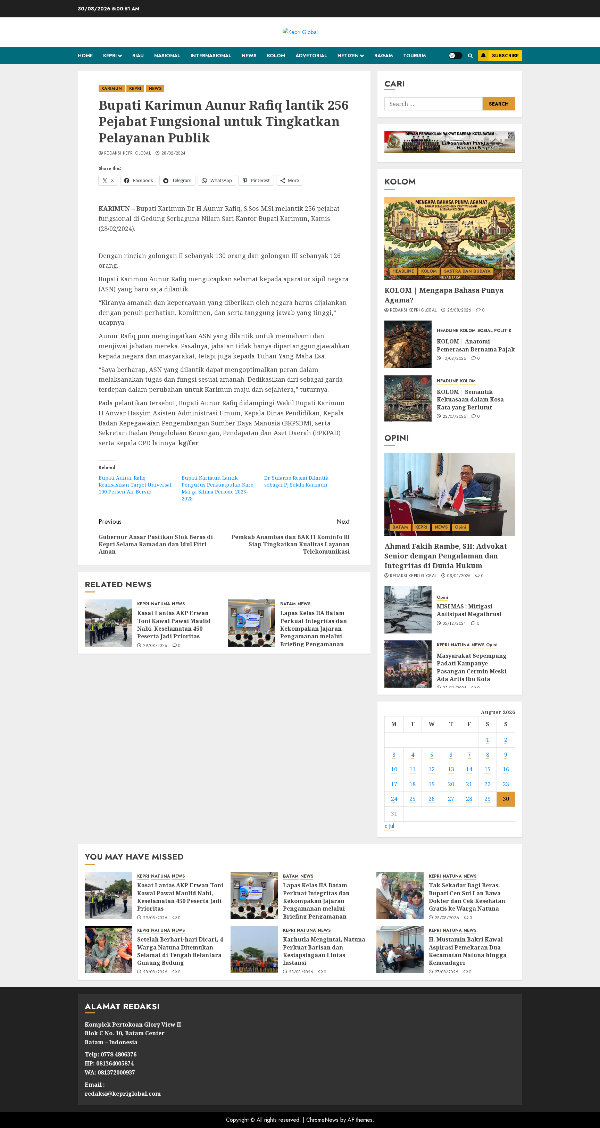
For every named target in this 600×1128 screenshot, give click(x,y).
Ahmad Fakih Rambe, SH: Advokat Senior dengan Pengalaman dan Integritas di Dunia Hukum (445, 555)
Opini (460, 527)
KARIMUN (111, 88)
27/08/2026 (447, 972)
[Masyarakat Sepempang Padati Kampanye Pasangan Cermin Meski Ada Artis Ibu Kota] (408, 664)
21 (469, 784)
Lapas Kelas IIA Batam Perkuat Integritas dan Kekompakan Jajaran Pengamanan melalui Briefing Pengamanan (313, 628)
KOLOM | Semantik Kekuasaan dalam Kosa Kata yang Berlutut (470, 399)
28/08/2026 (447, 918)
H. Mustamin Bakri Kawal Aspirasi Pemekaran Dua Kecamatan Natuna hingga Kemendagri (468, 951)
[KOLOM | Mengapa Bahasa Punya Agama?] (449, 238)
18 (412, 784)
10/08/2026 (455, 359)
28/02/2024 (173, 153)
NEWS (249, 55)
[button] (470, 56)
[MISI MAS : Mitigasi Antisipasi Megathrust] (408, 609)
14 (469, 769)
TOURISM (414, 55)
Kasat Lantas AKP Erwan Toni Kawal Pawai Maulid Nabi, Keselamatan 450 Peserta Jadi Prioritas (174, 624)
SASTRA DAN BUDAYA (467, 271)
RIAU (138, 55)
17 (394, 784)
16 (506, 769)
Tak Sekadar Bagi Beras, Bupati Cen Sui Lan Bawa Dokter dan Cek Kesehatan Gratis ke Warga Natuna (467, 896)
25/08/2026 (459, 310)
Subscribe (505, 55)
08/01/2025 (458, 576)
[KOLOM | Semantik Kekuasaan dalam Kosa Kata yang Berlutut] (408, 398)
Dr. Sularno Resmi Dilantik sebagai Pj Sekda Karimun (296, 481)
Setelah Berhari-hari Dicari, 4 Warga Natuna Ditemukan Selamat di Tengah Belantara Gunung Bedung (180, 951)
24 (394, 799)
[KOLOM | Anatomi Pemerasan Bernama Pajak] (408, 344)
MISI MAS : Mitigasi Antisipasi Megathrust (469, 610)
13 (451, 769)
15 (487, 769)
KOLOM (276, 55)
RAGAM (383, 55)
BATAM (288, 604)
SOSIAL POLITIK (494, 331)
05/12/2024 (454, 624)
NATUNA (160, 604)
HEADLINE (403, 271)
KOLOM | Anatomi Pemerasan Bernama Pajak (476, 345)
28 (469, 799)
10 (394, 769)
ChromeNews (322, 1120)
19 (431, 784)
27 (451, 799)
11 (412, 769)
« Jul (389, 826)
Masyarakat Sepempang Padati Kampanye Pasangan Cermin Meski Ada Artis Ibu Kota (472, 667)
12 (431, 769)
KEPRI (110, 55)
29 (487, 799)
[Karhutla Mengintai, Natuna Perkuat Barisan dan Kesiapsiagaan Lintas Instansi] (254, 949)
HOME (85, 55)
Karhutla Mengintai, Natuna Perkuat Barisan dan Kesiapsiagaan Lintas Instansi (324, 951)
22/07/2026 (455, 417)
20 (451, 784)
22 (487, 784)
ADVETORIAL (311, 55)
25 (412, 799)
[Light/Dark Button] (455, 55)
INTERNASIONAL (211, 55)
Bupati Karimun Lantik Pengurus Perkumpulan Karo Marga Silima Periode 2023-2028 (217, 488)
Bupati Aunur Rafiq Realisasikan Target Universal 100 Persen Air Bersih (135, 484)
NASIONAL (167, 55)
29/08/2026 (155, 646)
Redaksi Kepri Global (127, 153)
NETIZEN (348, 55)
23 (506, 784)
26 (431, 799)
